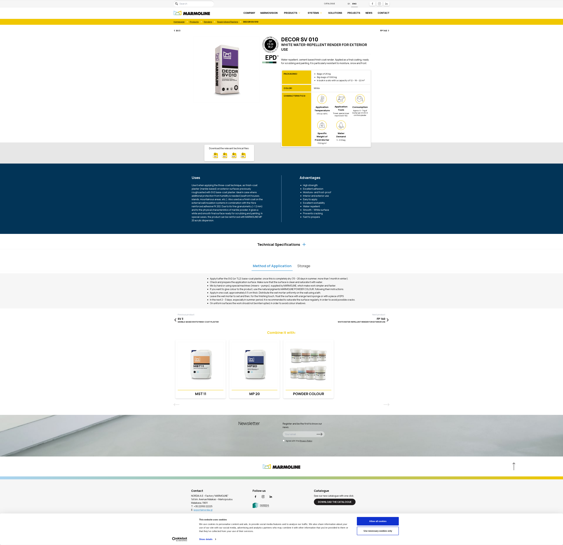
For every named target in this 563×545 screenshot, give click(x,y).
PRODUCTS (290, 13)
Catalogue (329, 3)
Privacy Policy (306, 440)
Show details (205, 539)
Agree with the (299, 440)
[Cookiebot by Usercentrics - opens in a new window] (180, 539)
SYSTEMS (313, 13)
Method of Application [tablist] (272, 265)
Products (194, 21)
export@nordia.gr (203, 509)
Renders (208, 21)
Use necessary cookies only (378, 530)
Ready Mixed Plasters (227, 21)
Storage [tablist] (303, 265)
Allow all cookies (377, 521)
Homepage (179, 21)
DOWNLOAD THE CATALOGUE (334, 502)
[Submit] (319, 434)
